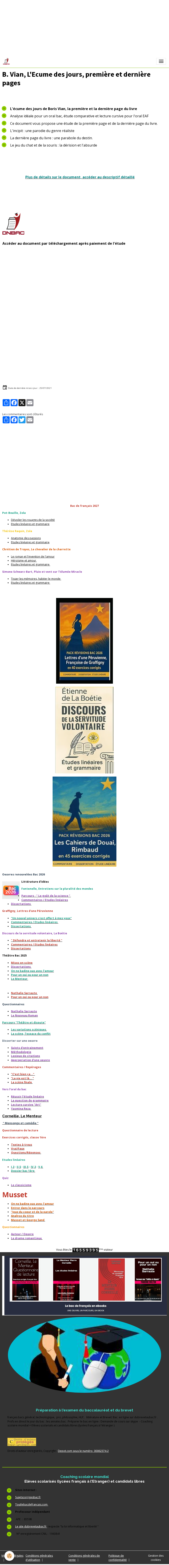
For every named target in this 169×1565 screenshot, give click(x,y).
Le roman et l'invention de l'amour (33, 556)
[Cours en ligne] (84, 1355)
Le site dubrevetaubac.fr (31, 1526)
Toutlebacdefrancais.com (31, 1504)
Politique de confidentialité (117, 1557)
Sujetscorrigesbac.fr (28, 1497)
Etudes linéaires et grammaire (30, 524)
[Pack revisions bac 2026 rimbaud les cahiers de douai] (84, 822)
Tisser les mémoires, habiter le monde (36, 579)
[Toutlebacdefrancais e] (84, 1285)
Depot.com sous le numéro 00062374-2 (83, 1451)
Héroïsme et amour (24, 560)
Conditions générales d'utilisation (39, 1557)
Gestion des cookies (155, 1557)
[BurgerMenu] (161, 61)
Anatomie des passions (26, 538)
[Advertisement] (84, 288)
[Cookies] (9, 1556)
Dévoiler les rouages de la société (33, 520)
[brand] (7, 61)
